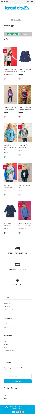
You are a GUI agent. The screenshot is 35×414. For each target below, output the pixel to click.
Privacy (6, 354)
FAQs (5, 347)
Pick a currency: (8, 396)
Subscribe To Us (8, 327)
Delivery (6, 341)
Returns (6, 344)
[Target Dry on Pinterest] (12, 388)
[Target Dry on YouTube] (8, 388)
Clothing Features (9, 350)
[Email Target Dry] (16, 388)
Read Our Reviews (9, 310)
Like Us (6, 324)
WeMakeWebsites (17, 408)
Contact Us (7, 306)
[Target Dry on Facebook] (4, 388)
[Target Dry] (18, 7)
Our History (7, 303)
